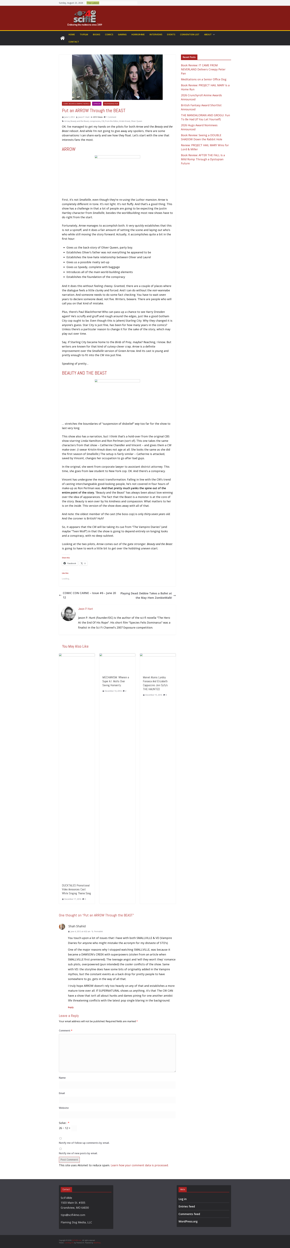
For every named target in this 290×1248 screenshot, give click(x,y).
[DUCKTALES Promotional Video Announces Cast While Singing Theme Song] (77, 655)
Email (62, 1093)
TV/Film (84, 34)
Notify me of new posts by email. (78, 1153)
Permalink (98, 931)
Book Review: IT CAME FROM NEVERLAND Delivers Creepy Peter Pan (203, 69)
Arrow (67, 121)
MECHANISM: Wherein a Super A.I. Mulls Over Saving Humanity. (115, 681)
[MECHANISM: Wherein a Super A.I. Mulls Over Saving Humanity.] (117, 655)
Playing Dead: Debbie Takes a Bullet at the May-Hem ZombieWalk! (146, 595)
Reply (71, 1007)
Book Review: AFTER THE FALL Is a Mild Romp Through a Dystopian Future (203, 159)
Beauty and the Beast (80, 121)
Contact (74, 41)
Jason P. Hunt (83, 117)
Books (96, 34)
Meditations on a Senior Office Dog (203, 79)
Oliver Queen (136, 121)
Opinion (96, 104)
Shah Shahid (77, 926)
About (208, 34)
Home (72, 34)
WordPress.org (188, 1221)
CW (102, 121)
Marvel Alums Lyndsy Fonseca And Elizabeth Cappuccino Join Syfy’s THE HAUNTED (155, 683)
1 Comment (111, 117)
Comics (109, 34)
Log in (183, 1199)
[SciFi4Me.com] (62, 38)
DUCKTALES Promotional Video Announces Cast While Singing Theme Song (76, 889)
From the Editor (111, 121)
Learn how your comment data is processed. (140, 1165)
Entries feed (187, 1206)
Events (171, 34)
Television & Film (111, 104)
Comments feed (189, 1214)
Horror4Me (138, 34)
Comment (65, 1030)
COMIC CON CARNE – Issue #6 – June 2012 (89, 595)
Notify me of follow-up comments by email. (84, 1142)
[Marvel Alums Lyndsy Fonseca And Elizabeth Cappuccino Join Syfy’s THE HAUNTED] (158, 655)
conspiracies (95, 121)
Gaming (122, 34)
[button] (213, 34)
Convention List (189, 34)
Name (62, 1077)
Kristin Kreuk (124, 121)
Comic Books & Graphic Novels (76, 104)
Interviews (156, 34)
